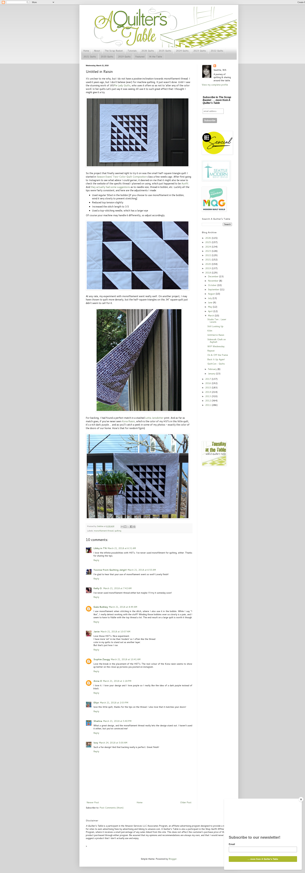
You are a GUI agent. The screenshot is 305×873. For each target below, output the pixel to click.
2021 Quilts (89, 56)
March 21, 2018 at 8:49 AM (123, 606)
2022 (208, 255)
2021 (208, 259)
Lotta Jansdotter (154, 417)
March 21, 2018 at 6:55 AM (142, 569)
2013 (208, 396)
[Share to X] (128, 526)
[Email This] (122, 526)
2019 (208, 268)
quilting (118, 530)
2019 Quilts (124, 56)
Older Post (185, 802)
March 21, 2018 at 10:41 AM (125, 659)
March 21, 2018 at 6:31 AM (122, 548)
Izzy (95, 742)
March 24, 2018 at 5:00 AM (113, 742)
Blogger (173, 858)
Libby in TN (100, 548)
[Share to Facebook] (131, 526)
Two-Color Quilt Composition (130, 176)
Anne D (97, 681)
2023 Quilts (199, 50)
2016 (208, 383)
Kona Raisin (128, 421)
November (213, 280)
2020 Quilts (107, 56)
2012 (208, 400)
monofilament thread (103, 530)
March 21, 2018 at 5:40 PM (117, 721)
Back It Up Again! (216, 359)
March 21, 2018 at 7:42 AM (117, 588)
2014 (208, 392)
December (213, 276)
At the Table (155, 56)
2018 (208, 272)
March (211, 315)
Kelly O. (97, 588)
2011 (208, 405)
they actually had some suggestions (110, 187)
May (210, 306)
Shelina (97, 721)
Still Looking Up (215, 326)
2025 (208, 242)
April (210, 311)
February (212, 369)
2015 (208, 387)
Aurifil (184, 183)
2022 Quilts (217, 50)
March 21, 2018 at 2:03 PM (114, 702)
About (97, 50)
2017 (208, 379)
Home (86, 50)
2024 (208, 246)
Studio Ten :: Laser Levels (216, 321)
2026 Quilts (147, 50)
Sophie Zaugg (101, 659)
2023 (208, 251)
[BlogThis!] (125, 526)
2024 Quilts (182, 50)
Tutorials (132, 50)
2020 (208, 264)
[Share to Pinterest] (134, 526)
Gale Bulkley (100, 606)
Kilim (209, 330)
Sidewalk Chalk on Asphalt (216, 341)
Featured (139, 56)
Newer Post (93, 802)
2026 (208, 238)
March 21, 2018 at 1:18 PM (117, 681)
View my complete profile (215, 84)
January (212, 373)
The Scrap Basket (114, 50)
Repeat (211, 350)
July (210, 298)
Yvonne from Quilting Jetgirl (110, 569)
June (210, 302)
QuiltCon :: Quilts (216, 363)
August (212, 293)
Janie (96, 631)
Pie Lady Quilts (122, 85)
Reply (96, 560)
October (212, 285)
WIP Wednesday (215, 346)
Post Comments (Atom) (111, 807)
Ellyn (96, 702)
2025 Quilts (165, 50)
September (214, 289)
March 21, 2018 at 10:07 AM (115, 631)
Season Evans (104, 176)
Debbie (100, 526)
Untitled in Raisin (215, 335)
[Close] (301, 799)
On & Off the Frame (217, 355)
